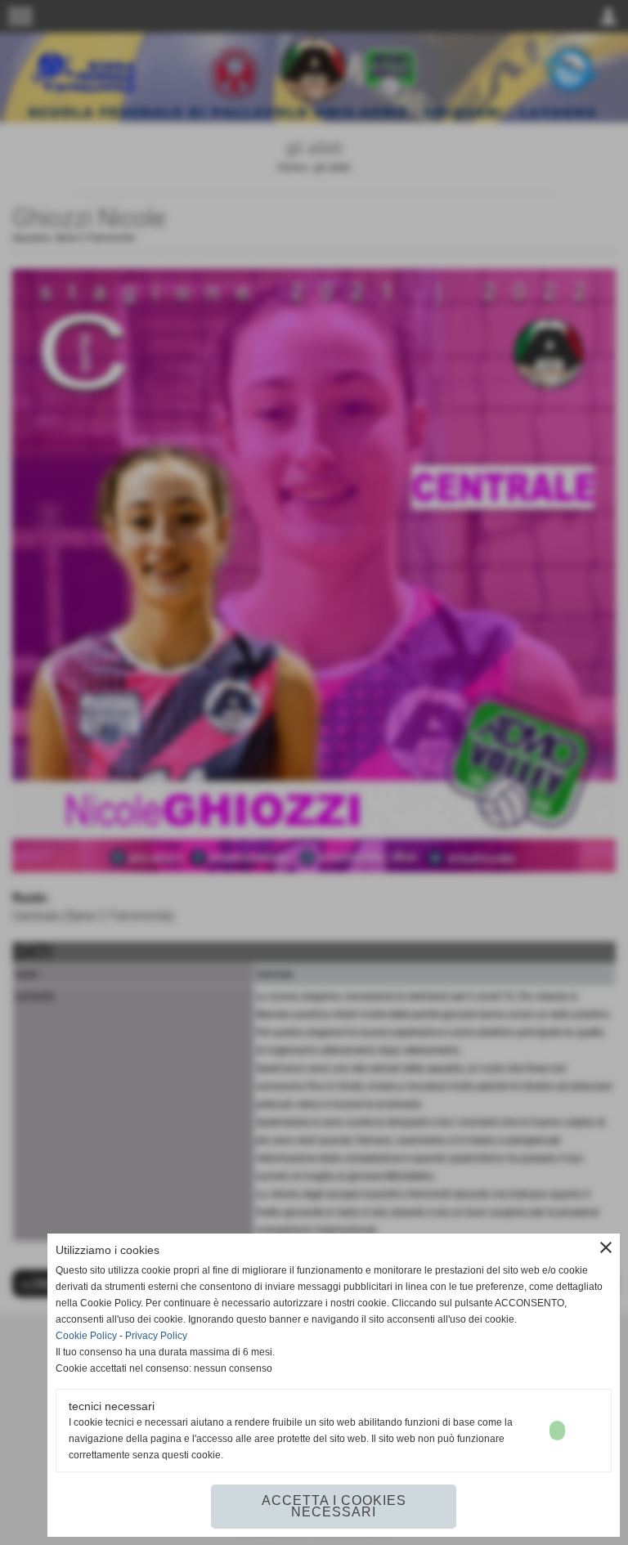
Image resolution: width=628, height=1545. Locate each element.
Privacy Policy (156, 1335)
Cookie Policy (86, 1335)
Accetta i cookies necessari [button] (334, 1506)
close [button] (606, 1247)
